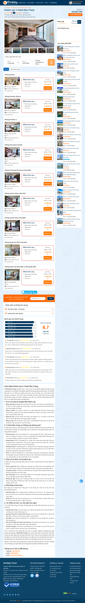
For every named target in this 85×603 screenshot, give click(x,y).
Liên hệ (72, 582)
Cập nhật (51, 62)
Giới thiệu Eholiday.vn (75, 566)
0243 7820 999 (16, 551)
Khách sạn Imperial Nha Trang (71, 203)
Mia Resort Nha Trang (69, 96)
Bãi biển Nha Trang (25, 7)
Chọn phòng (74, 14)
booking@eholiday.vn (16, 555)
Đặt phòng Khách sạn (55, 566)
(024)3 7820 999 (77, 2)
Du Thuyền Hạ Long (55, 568)
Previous (5, 34)
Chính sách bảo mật (75, 568)
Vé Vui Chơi (39, 2)
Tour (46, 2)
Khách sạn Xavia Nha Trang (70, 64)
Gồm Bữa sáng (15, 69)
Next (52, 34)
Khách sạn (22, 2)
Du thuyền (30, 2)
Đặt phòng (48, 88)
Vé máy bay (53, 2)
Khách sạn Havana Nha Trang (71, 190)
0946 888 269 (14, 553)
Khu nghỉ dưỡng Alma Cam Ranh (71, 121)
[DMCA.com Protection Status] (67, 593)
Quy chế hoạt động (75, 570)
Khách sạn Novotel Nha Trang (71, 148)
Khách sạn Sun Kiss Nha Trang (71, 127)
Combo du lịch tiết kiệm (56, 572)
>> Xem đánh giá (61, 23)
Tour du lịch (53, 576)
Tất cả (6, 69)
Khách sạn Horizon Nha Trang (71, 196)
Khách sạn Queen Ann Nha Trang (72, 134)
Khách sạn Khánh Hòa (13, 7)
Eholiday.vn (19, 600)
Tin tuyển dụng (74, 580)
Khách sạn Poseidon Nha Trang (71, 141)
